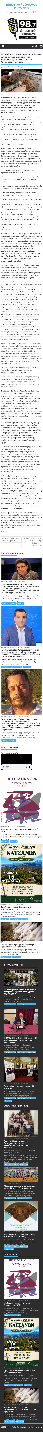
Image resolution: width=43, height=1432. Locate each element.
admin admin (21, 827)
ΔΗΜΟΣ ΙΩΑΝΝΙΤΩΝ (10, 1004)
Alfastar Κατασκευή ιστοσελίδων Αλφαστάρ (26, 1427)
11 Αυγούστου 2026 (8, 942)
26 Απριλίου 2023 (8, 582)
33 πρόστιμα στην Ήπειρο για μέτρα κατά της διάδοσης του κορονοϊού (32, 541)
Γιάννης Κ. (20, 67)
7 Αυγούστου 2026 (11, 987)
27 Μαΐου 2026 (10, 1183)
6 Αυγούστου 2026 (11, 1035)
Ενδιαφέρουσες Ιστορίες (15, 667)
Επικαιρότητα (11, 603)
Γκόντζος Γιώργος (21, 582)
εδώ (16, 753)
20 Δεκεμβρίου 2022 (9, 717)
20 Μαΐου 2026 (10, 1232)
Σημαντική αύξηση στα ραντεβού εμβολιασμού (10, 539)
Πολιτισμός (20, 603)
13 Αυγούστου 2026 (8, 827)
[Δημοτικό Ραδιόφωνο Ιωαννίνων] (3, 46)
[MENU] (40, 46)
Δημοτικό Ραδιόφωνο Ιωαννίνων (21, 6)
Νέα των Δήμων (14, 919)
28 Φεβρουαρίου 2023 (10, 647)
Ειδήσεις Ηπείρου (6, 957)
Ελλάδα (5, 532)
